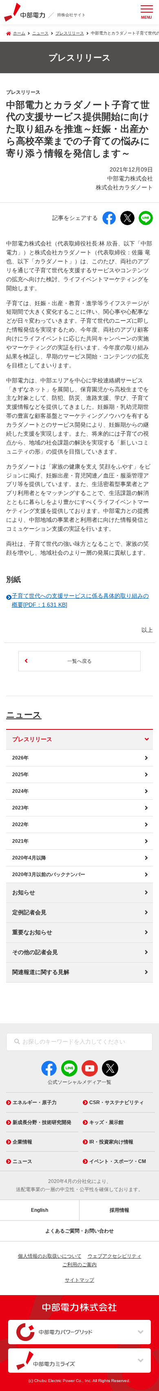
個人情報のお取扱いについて (50, 1256)
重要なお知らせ (32, 932)
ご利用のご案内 (79, 1264)
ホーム (19, 33)
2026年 (20, 758)
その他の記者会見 (35, 952)
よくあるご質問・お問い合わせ (79, 1231)
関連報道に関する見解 (40, 972)
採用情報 (119, 1210)
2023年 (20, 808)
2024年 (20, 791)
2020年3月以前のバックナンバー (48, 874)
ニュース (24, 714)
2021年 (20, 841)
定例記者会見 (29, 912)
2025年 (20, 774)
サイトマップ (79, 1280)
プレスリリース (69, 33)
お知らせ (23, 893)
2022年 (20, 824)
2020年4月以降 (29, 858)
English (39, 1210)
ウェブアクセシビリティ (114, 1256)
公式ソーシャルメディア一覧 (79, 1082)
